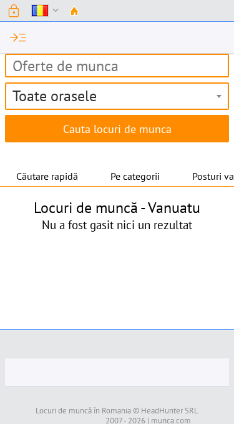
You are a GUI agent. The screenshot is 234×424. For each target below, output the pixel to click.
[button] (13, 10)
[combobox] (117, 96)
